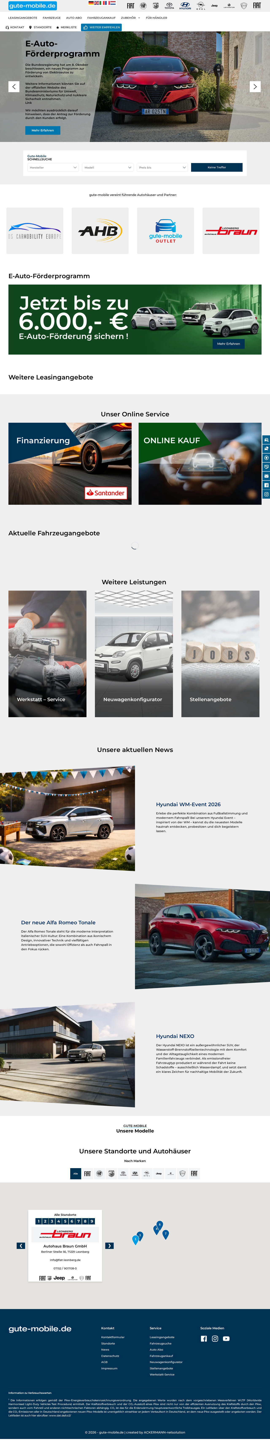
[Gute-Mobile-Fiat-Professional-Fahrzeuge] (256, 6)
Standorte (43, 27)
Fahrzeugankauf (101, 17)
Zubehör (128, 17)
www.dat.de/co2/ (60, 1415)
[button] (45, 231)
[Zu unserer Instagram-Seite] (215, 1338)
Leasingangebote (22, 17)
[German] (91, 3)
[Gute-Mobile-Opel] (200, 6)
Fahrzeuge (52, 17)
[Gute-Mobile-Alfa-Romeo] (143, 6)
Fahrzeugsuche (160, 1343)
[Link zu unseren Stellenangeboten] (220, 654)
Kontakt (17, 27)
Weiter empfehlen (105, 27)
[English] (97, 3)
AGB (104, 1362)
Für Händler (156, 17)
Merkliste (69, 27)
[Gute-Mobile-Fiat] (131, 6)
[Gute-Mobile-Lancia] (244, 6)
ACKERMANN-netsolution (164, 1432)
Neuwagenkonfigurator (166, 1362)
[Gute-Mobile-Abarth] (156, 6)
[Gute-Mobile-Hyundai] (185, 6)
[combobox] (53, 167)
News (105, 1349)
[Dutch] (113, 3)
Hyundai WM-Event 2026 (188, 804)
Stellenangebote (161, 1368)
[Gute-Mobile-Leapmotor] (229, 6)
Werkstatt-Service (162, 1374)
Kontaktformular (112, 1337)
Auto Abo (74, 17)
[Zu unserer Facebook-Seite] (203, 1338)
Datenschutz (110, 1356)
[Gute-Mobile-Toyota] (169, 6)
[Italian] (102, 3)
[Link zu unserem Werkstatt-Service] (47, 654)
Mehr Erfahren (228, 344)
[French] (108, 3)
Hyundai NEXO (175, 1036)
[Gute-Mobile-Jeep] (214, 6)
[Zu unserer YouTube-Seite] (226, 1338)
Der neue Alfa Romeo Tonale (58, 922)
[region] (135, 86)
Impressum (109, 1368)
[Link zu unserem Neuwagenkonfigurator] (134, 654)
